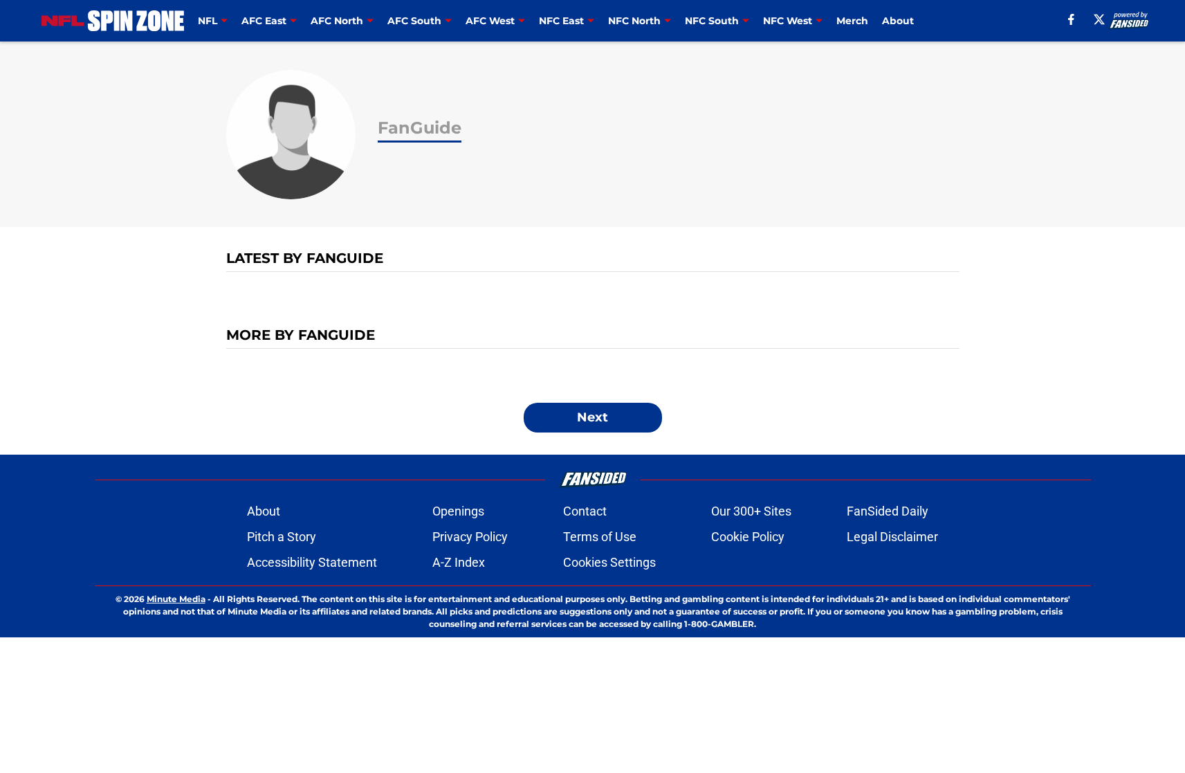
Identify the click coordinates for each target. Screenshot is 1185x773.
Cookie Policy (747, 536)
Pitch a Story (281, 536)
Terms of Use (599, 536)
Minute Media (176, 599)
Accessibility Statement (312, 562)
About (898, 21)
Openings (458, 511)
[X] (1099, 19)
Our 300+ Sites (751, 511)
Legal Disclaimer (892, 536)
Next (592, 417)
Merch (852, 21)
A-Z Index (458, 562)
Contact (585, 511)
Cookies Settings (609, 562)
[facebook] (1071, 19)
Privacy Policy (470, 536)
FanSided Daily (887, 511)
